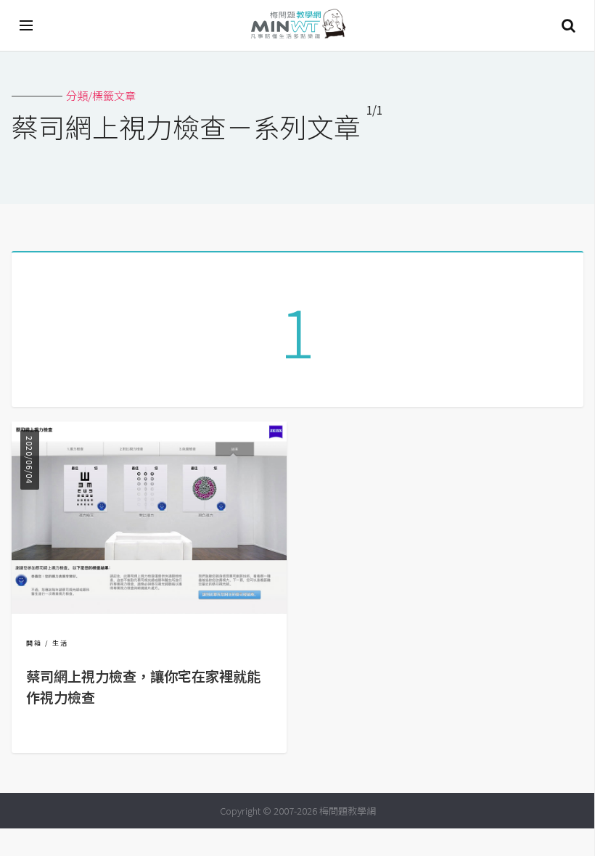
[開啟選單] (27, 25)
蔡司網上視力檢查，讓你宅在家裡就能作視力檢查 (143, 686)
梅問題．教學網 (297, 26)
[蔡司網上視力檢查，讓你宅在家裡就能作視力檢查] (149, 609)
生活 (60, 643)
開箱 (34, 643)
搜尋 (568, 25)
